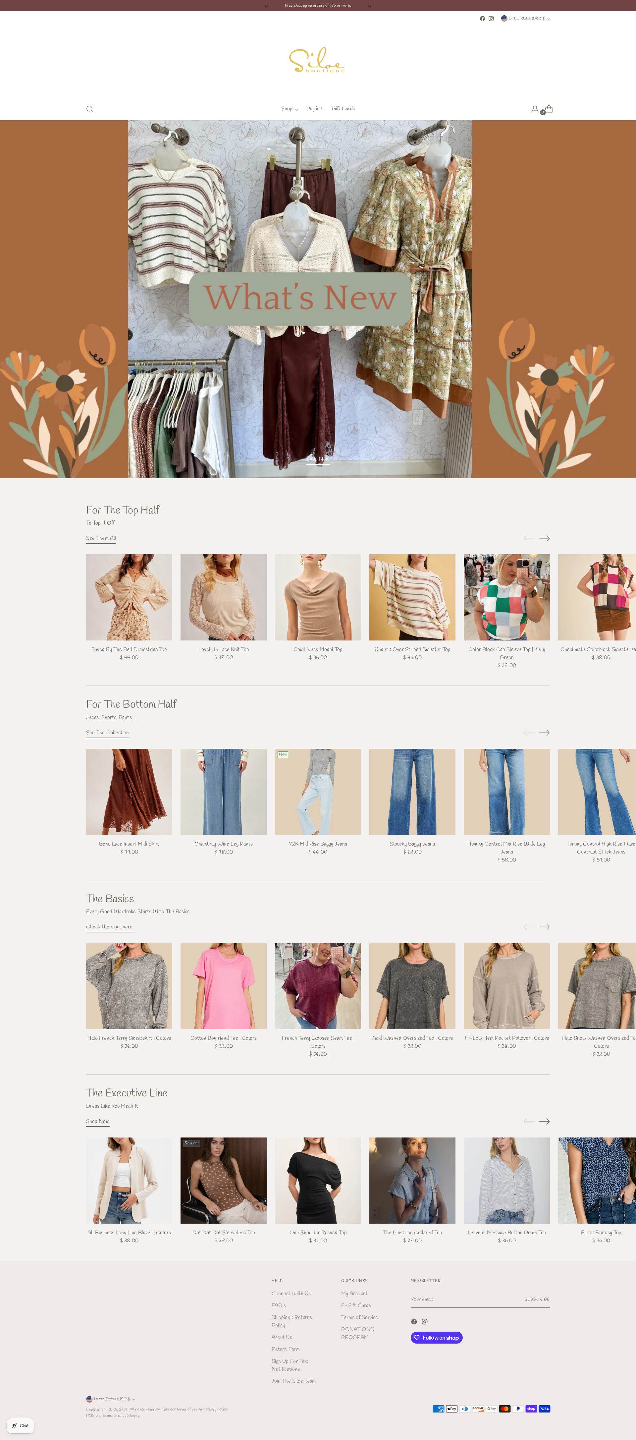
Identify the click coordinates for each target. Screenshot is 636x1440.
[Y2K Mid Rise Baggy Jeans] (318, 792)
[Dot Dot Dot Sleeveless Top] (224, 1180)
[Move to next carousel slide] (544, 538)
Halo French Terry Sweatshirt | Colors (129, 1038)
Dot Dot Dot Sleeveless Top (223, 1232)
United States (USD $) (527, 19)
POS (90, 1415)
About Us (282, 1337)
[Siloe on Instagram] (491, 19)
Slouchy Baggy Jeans (412, 844)
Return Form (286, 1349)
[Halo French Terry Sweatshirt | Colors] (129, 986)
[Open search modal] (89, 109)
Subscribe (537, 1299)
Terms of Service (359, 1317)
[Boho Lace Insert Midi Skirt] (129, 792)
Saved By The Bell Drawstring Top (129, 649)
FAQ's (279, 1305)
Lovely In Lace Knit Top (223, 649)
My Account (354, 1293)
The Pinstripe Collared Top (412, 1232)
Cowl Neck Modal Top (318, 649)
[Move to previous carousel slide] (529, 538)
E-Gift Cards (356, 1305)
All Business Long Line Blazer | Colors (129, 1232)
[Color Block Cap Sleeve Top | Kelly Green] (507, 597)
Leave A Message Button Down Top (507, 1232)
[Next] (369, 5)
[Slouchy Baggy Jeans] (412, 792)
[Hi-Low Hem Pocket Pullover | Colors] (507, 986)
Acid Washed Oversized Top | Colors (412, 1038)
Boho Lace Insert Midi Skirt (129, 844)
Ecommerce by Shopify (121, 1415)
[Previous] (267, 5)
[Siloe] (318, 60)
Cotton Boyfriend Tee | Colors (223, 1038)
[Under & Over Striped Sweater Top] (412, 597)
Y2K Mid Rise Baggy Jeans (318, 844)
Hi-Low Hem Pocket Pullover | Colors (507, 1038)
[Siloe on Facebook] (483, 19)
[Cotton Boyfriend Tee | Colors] (224, 986)
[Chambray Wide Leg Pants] (224, 792)
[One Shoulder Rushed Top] (318, 1180)
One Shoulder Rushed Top (318, 1232)
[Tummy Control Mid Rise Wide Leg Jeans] (507, 792)
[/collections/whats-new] (318, 299)
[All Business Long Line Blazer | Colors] (129, 1180)
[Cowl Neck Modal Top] (318, 597)
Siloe (123, 1409)
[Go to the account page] (532, 109)
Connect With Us (291, 1293)
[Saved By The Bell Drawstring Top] (129, 597)
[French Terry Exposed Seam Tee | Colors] (318, 986)
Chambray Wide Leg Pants (223, 844)
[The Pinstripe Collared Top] (412, 1180)
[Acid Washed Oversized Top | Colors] (412, 986)
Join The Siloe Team (294, 1381)
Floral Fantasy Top (601, 1232)
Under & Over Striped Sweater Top (412, 649)
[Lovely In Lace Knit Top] (224, 597)
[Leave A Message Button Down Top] (507, 1180)
